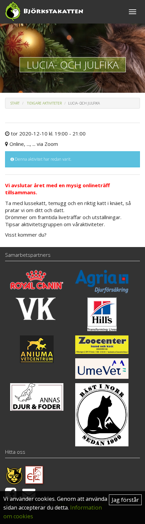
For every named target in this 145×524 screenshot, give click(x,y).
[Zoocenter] (101, 344)
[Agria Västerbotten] (101, 281)
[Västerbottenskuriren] (36, 308)
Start (15, 103)
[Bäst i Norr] (101, 414)
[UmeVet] (101, 368)
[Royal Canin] (36, 279)
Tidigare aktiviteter (44, 103)
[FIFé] (34, 475)
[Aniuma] (36, 349)
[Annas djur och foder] (36, 397)
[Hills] (101, 314)
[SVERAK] (14, 475)
